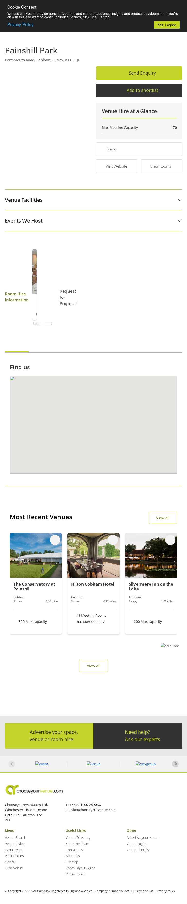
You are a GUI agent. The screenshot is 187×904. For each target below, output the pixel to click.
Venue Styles (15, 843)
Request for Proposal (68, 297)
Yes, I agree (167, 24)
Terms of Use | (145, 891)
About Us (73, 856)
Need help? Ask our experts (142, 736)
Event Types (14, 849)
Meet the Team (77, 843)
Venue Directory (78, 837)
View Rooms (160, 166)
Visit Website (116, 166)
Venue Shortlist (138, 849)
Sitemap (72, 862)
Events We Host (24, 220)
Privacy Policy (20, 24)
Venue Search (15, 837)
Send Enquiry (142, 73)
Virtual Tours (14, 856)
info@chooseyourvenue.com (93, 809)
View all (162, 517)
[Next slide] (175, 764)
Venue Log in (136, 843)
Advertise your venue (143, 837)
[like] (55, 540)
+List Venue (14, 868)
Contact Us (74, 849)
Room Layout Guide (80, 868)
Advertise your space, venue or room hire (54, 736)
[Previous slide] (11, 764)
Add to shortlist (142, 90)
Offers (9, 862)
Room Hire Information (17, 297)
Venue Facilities (24, 200)
